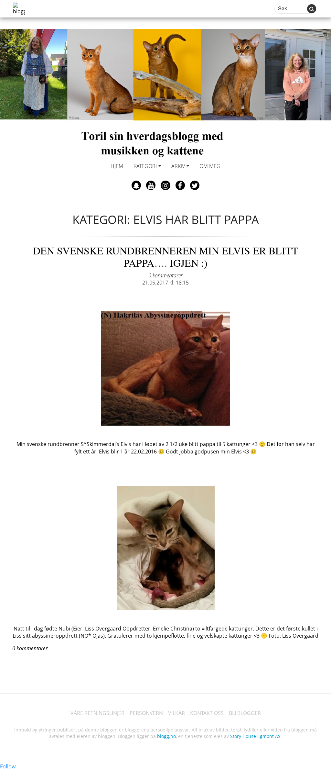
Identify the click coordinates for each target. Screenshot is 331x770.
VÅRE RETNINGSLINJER (97, 713)
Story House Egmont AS (255, 736)
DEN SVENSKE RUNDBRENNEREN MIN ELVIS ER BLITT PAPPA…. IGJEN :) (165, 256)
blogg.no (166, 736)
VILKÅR (176, 713)
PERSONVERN (146, 713)
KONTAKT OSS (207, 713)
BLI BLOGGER (245, 713)
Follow (8, 766)
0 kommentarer (165, 275)
